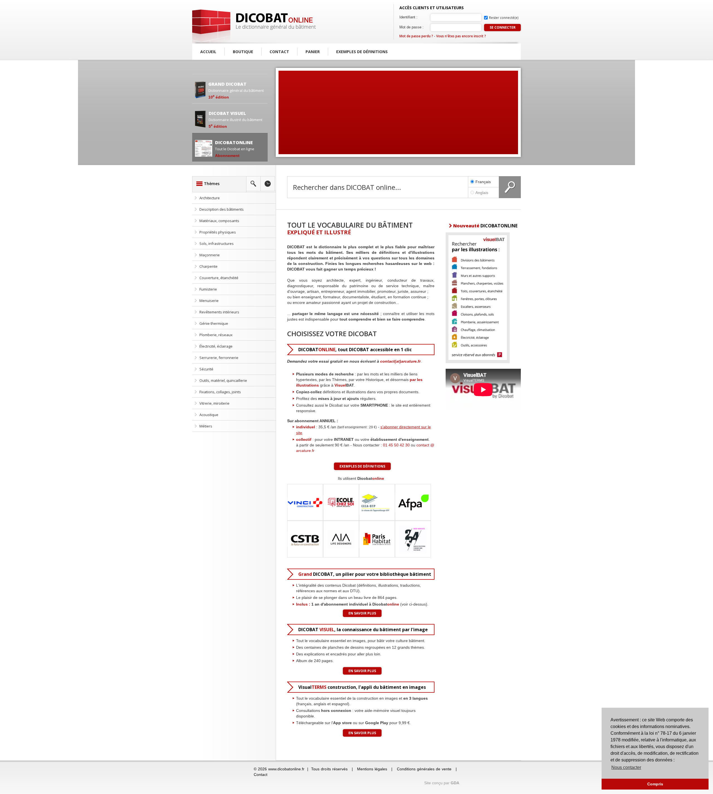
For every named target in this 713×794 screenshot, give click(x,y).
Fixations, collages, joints (220, 391)
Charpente (208, 266)
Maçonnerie (209, 254)
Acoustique (208, 414)
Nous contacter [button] (626, 767)
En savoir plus (362, 613)
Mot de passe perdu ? (416, 36)
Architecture (209, 197)
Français (483, 182)
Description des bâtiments (221, 209)
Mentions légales (372, 769)
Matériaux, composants (219, 220)
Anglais (481, 192)
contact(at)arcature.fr (400, 361)
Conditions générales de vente (424, 769)
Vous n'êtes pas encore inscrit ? (461, 36)
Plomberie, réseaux (216, 334)
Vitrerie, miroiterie (214, 403)
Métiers (205, 426)
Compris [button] (655, 784)
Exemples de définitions (362, 51)
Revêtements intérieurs (219, 311)
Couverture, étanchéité (218, 277)
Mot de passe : (411, 27)
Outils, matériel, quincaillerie (223, 380)
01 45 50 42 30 (396, 445)
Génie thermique (213, 323)
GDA (455, 783)
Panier (313, 51)
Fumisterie (208, 289)
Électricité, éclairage (216, 346)
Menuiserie (209, 300)
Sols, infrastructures (216, 243)
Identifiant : (408, 17)
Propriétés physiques (217, 232)
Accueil (208, 51)
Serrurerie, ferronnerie (218, 357)
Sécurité (206, 369)
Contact (279, 51)
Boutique (243, 51)
